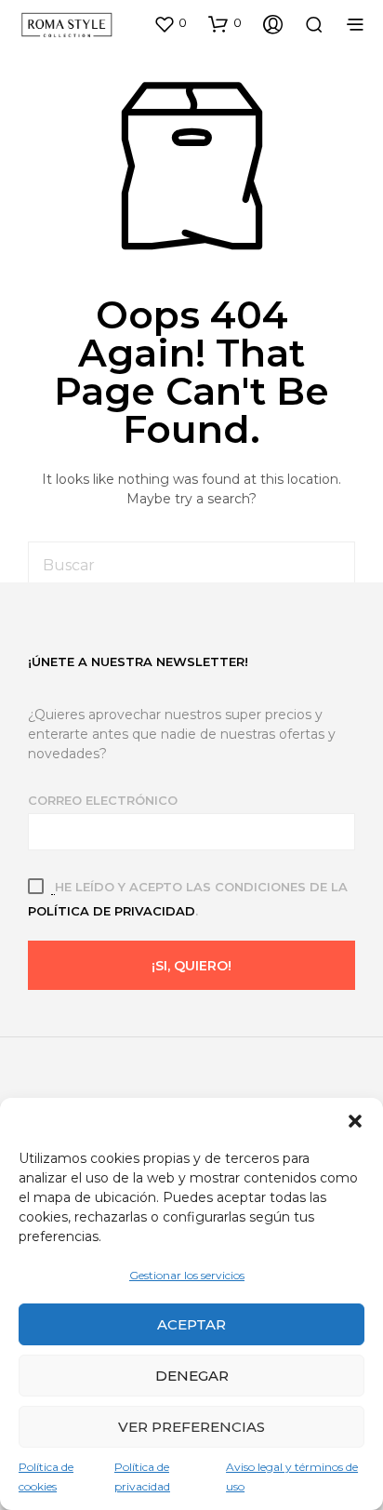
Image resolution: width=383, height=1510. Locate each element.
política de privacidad (111, 910)
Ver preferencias (191, 1427)
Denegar (192, 1375)
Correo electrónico (103, 800)
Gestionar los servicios (186, 1275)
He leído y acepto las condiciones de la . (188, 898)
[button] (355, 1121)
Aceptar (191, 1324)
